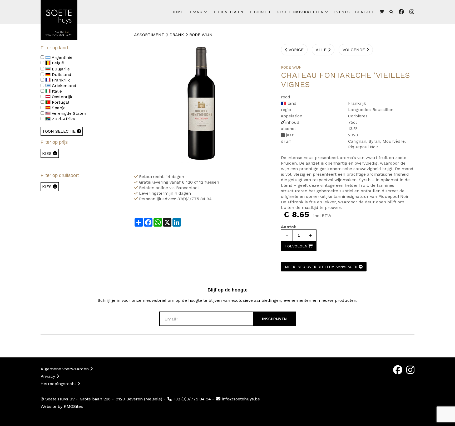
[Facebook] (397, 370)
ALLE (322, 49)
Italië (56, 91)
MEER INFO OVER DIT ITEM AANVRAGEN (322, 267)
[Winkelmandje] (382, 12)
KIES (47, 153)
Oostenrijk (61, 96)
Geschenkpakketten (300, 12)
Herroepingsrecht (59, 383)
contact (364, 12)
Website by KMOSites (62, 406)
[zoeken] (391, 12)
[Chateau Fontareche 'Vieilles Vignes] (201, 103)
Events (342, 12)
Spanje (58, 107)
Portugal (60, 102)
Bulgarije (60, 68)
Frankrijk (60, 80)
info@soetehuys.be (240, 398)
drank (195, 12)
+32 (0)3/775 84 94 (191, 398)
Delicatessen (227, 12)
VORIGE (296, 49)
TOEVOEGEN (297, 246)
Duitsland (61, 74)
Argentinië (61, 57)
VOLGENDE (354, 49)
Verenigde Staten (68, 113)
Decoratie (260, 12)
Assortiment (149, 34)
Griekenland (63, 85)
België (57, 62)
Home (177, 12)
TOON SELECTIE (59, 131)
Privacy (48, 376)
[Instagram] (410, 370)
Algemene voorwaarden (65, 368)
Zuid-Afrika (63, 118)
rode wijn (200, 34)
